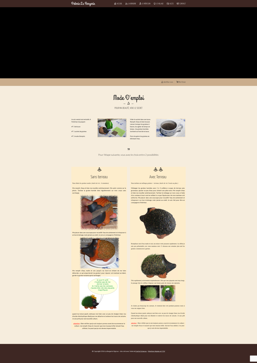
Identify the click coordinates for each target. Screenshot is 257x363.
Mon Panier (182, 82)
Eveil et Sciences (141, 351)
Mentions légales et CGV (156, 351)
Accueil (119, 4)
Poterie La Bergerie (83, 3)
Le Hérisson (146, 4)
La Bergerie (132, 4)
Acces (171, 4)
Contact (182, 4)
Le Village (159, 4)
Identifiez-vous (168, 82)
